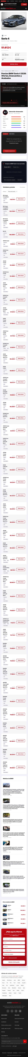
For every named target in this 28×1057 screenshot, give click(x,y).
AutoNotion (3, 1021)
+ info (19, 967)
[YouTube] (20, 1011)
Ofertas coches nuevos (6, 1025)
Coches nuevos (7, 70)
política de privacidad (13, 957)
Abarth (3, 980)
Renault (9, 990)
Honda (19, 982)
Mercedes (4, 987)
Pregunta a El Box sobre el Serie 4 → (10, 102)
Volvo (10, 995)
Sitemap (3, 1031)
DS (7, 982)
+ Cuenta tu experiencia (9, 150)
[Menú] (26, 8)
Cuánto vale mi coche (5, 1028)
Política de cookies (19, 1028)
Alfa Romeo (9, 980)
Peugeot (3, 990)
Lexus (17, 985)
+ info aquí (14, 1046)
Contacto (17, 1021)
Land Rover (12, 985)
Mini (9, 987)
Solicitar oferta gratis (14, 962)
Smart (22, 990)
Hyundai (23, 982)
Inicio (2, 70)
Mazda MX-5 (7, 167)
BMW (13, 70)
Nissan (19, 987)
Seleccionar (21, 199)
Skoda (18, 990)
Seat (14, 990)
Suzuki (15, 993)
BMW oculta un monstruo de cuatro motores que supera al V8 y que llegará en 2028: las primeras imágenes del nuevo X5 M (13, 890)
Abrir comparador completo (9, 179)
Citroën (23, 980)
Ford (14, 982)
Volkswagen (4, 995)
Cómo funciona (22, 105)
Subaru (10, 993)
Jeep (3, 985)
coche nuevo (15, 976)
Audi (15, 980)
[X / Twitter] (12, 1011)
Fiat (10, 982)
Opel (24, 987)
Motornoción (4, 1018)
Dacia (3, 982)
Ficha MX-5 (20, 179)
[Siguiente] (26, 100)
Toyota (19, 993)
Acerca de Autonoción (19, 1018)
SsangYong (4, 993)
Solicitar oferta (14, 64)
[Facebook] (8, 1011)
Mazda (22, 985)
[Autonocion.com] (8, 8)
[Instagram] (16, 1011)
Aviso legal (17, 1025)
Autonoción (4, 1052)
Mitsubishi (14, 987)
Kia (7, 985)
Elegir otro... (16, 167)
